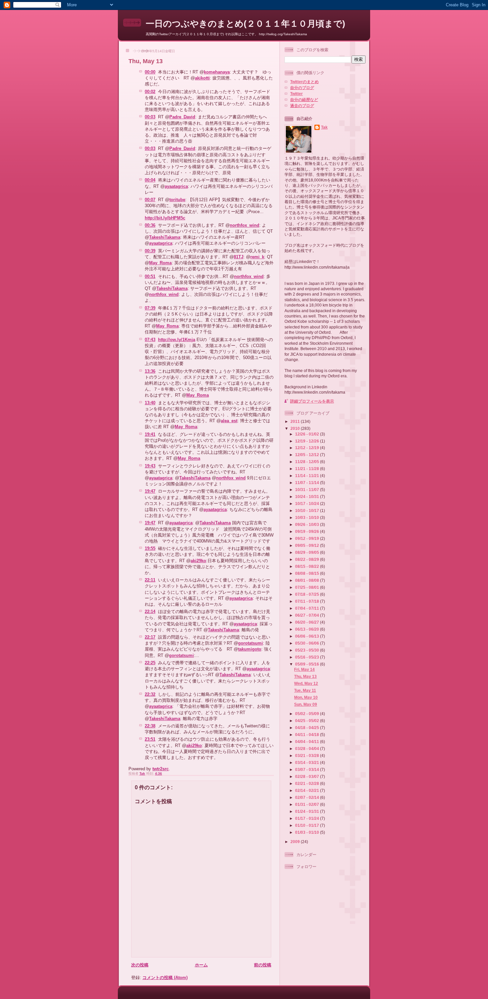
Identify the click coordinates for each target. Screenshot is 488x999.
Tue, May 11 (305, 690)
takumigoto (249, 649)
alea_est (229, 420)
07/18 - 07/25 (307, 594)
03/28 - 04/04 (307, 748)
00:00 (150, 71)
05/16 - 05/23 (307, 657)
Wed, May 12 (306, 683)
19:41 (150, 434)
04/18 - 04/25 (307, 727)
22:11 (150, 579)
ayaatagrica (176, 186)
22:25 (150, 662)
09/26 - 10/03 (307, 524)
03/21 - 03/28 (307, 755)
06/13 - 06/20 (307, 629)
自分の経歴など (304, 99)
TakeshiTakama (164, 237)
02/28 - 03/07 (307, 776)
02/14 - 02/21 (307, 790)
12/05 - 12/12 (307, 454)
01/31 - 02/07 (307, 804)
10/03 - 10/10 (307, 517)
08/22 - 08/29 (307, 559)
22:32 (150, 694)
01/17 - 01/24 (307, 818)
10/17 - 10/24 (307, 503)
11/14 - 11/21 (307, 475)
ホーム (201, 964)
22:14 (150, 611)
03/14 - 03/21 (307, 762)
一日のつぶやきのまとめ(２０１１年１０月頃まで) (245, 24)
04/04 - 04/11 (307, 741)
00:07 (150, 199)
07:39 (150, 308)
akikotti (202, 77)
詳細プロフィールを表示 (312, 401)
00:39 (150, 250)
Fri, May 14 (304, 669)
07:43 (150, 339)
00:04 (150, 180)
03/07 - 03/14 (307, 769)
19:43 (150, 465)
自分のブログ (302, 87)
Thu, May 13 (305, 676)
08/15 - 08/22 (307, 566)
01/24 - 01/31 (307, 811)
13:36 (150, 371)
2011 (295, 421)
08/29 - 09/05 (307, 552)
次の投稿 (139, 964)
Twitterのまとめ (304, 81)
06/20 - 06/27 (307, 622)
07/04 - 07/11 (307, 608)
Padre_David (182, 116)
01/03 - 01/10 (307, 832)
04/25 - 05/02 (307, 720)
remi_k (257, 256)
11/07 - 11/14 (307, 482)
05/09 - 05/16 (307, 664)
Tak (324, 127)
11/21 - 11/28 (307, 468)
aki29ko (198, 560)
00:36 (150, 225)
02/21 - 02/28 (307, 783)
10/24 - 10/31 (307, 496)
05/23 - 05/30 (307, 650)
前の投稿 (262, 964)
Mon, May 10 (306, 697)
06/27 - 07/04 (307, 615)
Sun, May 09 (305, 704)
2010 (295, 428)
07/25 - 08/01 (307, 587)
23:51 (150, 739)
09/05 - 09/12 (307, 545)
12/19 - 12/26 (307, 441)
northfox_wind (244, 225)
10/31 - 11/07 (307, 489)
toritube (177, 199)
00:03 (150, 116)
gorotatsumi (250, 643)
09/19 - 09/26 (307, 531)
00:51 (150, 276)
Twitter (296, 93)
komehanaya (217, 71)
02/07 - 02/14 (307, 797)
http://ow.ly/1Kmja (176, 339)
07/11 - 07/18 (307, 601)
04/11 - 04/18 (307, 734)
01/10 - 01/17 (307, 825)
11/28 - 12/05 (307, 461)
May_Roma (160, 262)
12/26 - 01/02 (307, 434)
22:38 (150, 725)
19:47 (150, 491)
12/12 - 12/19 (307, 447)
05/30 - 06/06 (307, 643)
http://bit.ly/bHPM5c (165, 217)
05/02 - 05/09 (307, 713)
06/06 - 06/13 (307, 636)
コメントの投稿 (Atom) (165, 977)
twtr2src (160, 768)
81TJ (238, 256)
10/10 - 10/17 (307, 510)
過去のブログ (302, 105)
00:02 (150, 91)
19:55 (150, 548)
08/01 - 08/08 (307, 580)
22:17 (150, 637)
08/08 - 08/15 (307, 573)
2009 (295, 841)
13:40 (150, 402)
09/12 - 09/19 (307, 538)
